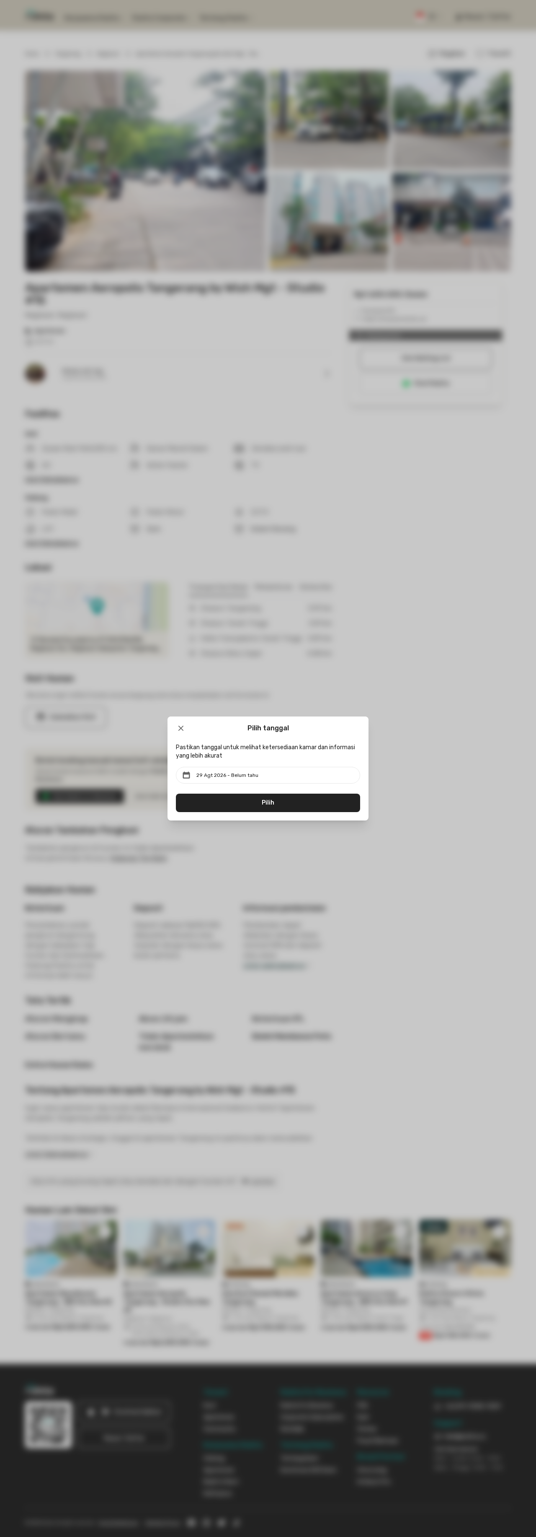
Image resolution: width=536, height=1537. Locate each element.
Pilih (268, 802)
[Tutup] (181, 728)
